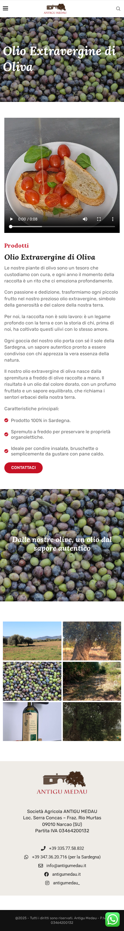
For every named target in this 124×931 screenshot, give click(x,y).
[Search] (118, 8)
